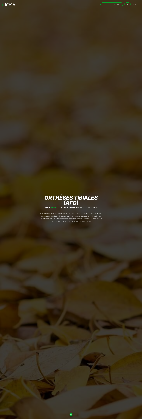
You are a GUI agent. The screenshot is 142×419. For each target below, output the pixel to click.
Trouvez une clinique (112, 4)
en (127, 4)
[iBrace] (8, 4)
